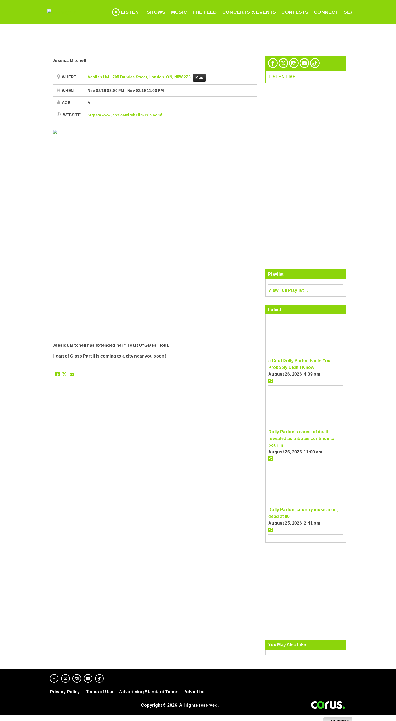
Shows (156, 12)
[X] (283, 63)
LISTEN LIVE (282, 76)
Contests (294, 12)
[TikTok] (315, 63)
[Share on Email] (72, 374)
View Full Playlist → (288, 290)
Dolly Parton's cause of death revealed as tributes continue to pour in (301, 438)
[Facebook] (273, 63)
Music (179, 12)
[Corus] (328, 705)
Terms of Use (99, 691)
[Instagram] (294, 63)
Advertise (194, 691)
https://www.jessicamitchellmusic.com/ (125, 115)
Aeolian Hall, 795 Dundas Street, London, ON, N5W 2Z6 (140, 77)
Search (354, 12)
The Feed (204, 12)
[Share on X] (64, 374)
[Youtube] (304, 63)
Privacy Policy (65, 691)
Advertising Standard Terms (148, 691)
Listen (130, 12)
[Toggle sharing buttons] (270, 381)
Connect (326, 12)
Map (199, 77)
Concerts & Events (249, 12)
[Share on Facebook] (57, 374)
